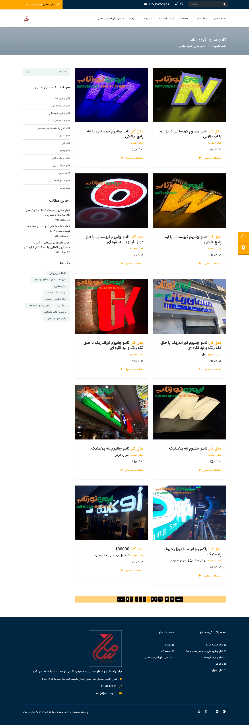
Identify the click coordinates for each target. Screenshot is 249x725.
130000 (122, 549)
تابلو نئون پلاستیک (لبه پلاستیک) (53, 128)
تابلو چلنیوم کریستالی (59, 113)
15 (167, 599)
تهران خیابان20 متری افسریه (189, 560)
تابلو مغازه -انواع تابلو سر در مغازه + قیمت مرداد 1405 (48, 229)
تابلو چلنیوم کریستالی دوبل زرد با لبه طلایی (190, 134)
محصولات (184, 19)
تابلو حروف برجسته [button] (56, 292)
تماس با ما (148, 19)
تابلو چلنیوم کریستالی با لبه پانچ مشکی (115, 134)
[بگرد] (224, 4)
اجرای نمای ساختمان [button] (38, 306)
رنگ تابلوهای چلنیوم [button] (55, 299)
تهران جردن (122, 454)
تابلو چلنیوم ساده (61, 98)
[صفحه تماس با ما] (243, 248)
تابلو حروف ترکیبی (61, 158)
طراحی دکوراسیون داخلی (111, 19)
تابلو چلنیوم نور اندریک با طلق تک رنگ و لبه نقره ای (190, 345)
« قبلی (121, 599)
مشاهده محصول (134, 158)
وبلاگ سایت (201, 19)
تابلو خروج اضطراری (59, 181)
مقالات (167, 645)
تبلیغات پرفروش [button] (58, 273)
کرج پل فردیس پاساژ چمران (112, 555)
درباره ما (133, 19)
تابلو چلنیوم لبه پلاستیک (110, 448)
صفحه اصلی (219, 19)
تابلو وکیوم (64, 150)
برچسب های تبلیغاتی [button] (55, 312)
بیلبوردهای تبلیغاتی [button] (56, 318)
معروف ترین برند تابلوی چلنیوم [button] (50, 280)
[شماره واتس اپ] (243, 237)
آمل (204, 354)
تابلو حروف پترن (61, 165)
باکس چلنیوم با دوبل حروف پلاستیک (192, 552)
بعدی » (179, 599)
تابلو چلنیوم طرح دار (60, 106)
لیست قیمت (167, 19)
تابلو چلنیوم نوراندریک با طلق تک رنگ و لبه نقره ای (113, 345)
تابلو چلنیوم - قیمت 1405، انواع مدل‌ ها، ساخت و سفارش (48, 212)
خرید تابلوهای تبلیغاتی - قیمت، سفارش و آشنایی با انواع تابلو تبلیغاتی (47, 245)
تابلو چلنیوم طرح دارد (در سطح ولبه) (204, 651)
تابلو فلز (66, 143)
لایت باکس (64, 173)
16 (172, 599)
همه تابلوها (219, 46)
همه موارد (65, 188)
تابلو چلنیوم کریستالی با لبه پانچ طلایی (193, 239)
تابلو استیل (64, 136)
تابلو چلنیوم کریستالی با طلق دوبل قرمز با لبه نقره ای (114, 239)
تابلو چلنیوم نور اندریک (58, 121)
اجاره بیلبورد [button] (60, 286)
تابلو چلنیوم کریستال (213, 657)
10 (160, 599)
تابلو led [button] (61, 306)
